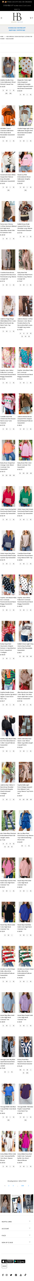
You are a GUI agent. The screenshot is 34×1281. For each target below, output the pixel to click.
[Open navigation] (3, 18)
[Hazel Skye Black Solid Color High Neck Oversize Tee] (8, 912)
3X (10, 475)
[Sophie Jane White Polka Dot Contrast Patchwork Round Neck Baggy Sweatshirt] (25, 585)
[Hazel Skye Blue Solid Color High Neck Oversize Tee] (8, 1002)
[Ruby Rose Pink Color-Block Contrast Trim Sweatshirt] (25, 450)
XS (20, 1070)
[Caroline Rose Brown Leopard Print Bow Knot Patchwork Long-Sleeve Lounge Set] (8, 259)
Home (1, 36)
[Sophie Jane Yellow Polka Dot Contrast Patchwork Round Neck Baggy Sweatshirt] (8, 357)
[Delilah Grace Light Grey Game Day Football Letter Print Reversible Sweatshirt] (25, 631)
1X (3, 475)
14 (25, 336)
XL (13, 90)
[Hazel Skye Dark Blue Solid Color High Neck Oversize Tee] (25, 912)
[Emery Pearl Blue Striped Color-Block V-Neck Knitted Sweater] (25, 1046)
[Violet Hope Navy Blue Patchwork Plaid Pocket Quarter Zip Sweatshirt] (8, 540)
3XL (10, 93)
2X (6, 475)
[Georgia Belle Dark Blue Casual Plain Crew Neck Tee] (8, 1094)
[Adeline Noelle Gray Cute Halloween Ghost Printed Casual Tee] (8, 67)
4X (14, 475)
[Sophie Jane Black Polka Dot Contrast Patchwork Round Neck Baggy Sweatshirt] (8, 585)
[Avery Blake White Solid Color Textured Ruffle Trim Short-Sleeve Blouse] (8, 1141)
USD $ (4, 1266)
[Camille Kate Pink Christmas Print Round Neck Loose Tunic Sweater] (8, 403)
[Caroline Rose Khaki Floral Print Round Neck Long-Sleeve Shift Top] (25, 540)
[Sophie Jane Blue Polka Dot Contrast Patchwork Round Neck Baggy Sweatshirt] (25, 357)
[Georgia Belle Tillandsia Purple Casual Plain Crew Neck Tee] (25, 1094)
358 (22, 1186)
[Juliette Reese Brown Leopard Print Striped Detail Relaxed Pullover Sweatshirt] (25, 403)
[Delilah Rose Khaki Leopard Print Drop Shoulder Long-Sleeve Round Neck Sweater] (25, 211)
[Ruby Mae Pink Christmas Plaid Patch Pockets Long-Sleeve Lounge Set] (25, 259)
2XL (6, 93)
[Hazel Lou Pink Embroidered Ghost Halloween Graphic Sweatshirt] (25, 162)
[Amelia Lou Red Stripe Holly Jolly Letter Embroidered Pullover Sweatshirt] (8, 956)
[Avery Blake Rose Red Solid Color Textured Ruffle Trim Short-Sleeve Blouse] (25, 1141)
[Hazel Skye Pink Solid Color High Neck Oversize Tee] (25, 868)
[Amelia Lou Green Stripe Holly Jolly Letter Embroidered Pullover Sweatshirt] (25, 956)
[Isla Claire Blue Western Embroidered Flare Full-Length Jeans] (8, 820)
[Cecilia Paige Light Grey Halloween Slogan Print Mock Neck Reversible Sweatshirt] (25, 115)
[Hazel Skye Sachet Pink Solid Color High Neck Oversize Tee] (8, 868)
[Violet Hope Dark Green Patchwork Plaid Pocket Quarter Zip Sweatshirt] (25, 496)
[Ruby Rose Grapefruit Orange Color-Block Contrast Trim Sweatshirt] (8, 450)
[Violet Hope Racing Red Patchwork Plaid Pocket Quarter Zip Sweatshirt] (8, 496)
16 (29, 336)
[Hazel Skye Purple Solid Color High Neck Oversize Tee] (25, 1002)
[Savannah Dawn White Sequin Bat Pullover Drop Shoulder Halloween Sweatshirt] (8, 162)
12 (22, 336)
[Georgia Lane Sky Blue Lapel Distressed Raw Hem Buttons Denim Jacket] (8, 1046)
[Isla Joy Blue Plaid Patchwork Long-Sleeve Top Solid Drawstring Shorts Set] (25, 820)
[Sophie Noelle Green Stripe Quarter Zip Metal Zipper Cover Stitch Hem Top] (8, 679)
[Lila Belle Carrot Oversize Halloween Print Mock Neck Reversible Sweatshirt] (8, 115)
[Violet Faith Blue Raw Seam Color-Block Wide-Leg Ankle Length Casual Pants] (25, 726)
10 (30, 333)
